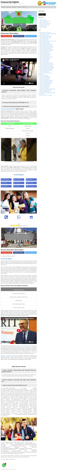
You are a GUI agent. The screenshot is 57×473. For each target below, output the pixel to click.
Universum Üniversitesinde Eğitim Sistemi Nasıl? (16, 106)
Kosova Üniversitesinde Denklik (45, 84)
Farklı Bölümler (5, 186)
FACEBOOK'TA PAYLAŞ (19, 36)
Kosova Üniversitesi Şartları (44, 52)
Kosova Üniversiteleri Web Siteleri (45, 90)
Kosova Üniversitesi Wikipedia (45, 43)
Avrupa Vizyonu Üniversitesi (44, 24)
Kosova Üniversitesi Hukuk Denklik (46, 70)
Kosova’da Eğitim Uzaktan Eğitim (45, 36)
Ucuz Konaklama (30, 182)
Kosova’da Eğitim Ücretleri (44, 34)
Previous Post (19, 462)
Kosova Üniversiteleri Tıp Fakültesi (46, 95)
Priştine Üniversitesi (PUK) (26, 345)
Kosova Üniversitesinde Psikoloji (45, 54)
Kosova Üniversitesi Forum (44, 71)
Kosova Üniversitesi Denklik (44, 85)
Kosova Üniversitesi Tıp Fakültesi (45, 48)
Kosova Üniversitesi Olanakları (45, 58)
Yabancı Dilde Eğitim (31, 186)
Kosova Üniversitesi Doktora (45, 79)
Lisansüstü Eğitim (18, 179)
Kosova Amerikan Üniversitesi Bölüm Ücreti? (15, 385)
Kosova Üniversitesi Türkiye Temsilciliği (46, 47)
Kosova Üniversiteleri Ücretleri (45, 91)
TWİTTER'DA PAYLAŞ (31, 36)
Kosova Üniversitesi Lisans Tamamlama (47, 64)
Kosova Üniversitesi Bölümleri (45, 86)
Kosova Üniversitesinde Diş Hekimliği (46, 80)
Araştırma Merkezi (5, 179)
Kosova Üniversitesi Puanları (45, 53)
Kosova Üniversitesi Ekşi (44, 75)
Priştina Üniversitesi (43, 19)
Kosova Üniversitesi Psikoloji (45, 55)
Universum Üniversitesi (9, 33)
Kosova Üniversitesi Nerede (44, 59)
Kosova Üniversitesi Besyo (44, 87)
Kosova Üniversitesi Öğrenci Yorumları (46, 57)
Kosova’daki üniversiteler (5, 355)
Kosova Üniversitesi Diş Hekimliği (45, 81)
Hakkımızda (8, 7)
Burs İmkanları (5, 182)
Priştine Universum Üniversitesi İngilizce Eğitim (48, 33)
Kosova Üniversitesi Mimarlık (45, 61)
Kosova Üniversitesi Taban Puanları (46, 50)
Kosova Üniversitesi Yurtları (44, 42)
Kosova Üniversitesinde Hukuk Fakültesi (47, 68)
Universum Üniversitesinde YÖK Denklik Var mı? (16, 102)
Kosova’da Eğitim (6, 259)
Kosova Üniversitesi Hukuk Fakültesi (46, 69)
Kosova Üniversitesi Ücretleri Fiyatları (46, 44)
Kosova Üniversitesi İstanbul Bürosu (46, 65)
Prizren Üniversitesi (43, 27)
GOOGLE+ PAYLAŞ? (7, 36)
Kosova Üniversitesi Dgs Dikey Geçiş (46, 82)
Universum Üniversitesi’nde (8, 109)
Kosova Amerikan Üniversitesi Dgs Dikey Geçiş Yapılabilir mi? (19, 380)
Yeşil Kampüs (18, 186)
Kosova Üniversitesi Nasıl (44, 60)
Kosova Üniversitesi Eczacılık (45, 77)
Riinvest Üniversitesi (43, 26)
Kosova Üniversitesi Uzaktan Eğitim (46, 45)
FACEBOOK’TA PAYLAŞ (19, 252)
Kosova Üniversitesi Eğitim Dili (45, 76)
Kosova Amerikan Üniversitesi (12, 250)
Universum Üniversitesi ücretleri (14, 118)
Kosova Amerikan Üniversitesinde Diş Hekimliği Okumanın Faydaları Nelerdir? (19, 370)
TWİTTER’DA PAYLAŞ (31, 252)
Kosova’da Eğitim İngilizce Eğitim (45, 37)
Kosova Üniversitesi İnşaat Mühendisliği (47, 66)
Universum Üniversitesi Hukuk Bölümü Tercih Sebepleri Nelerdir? (19, 91)
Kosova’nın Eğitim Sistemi (44, 38)
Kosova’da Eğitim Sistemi (44, 39)
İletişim (23, 7)
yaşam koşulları (32, 352)
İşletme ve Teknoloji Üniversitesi (45, 23)
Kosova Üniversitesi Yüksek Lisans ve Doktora (48, 41)
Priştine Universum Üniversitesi (45, 32)
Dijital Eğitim (30, 179)
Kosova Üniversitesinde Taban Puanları (46, 49)
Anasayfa (3, 7)
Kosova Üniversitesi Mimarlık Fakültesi (46, 63)
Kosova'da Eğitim (10, 2)
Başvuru (19, 7)
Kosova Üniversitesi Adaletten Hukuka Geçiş (47, 88)
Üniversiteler (14, 7)
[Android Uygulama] (42, 14)
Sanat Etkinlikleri (18, 182)
